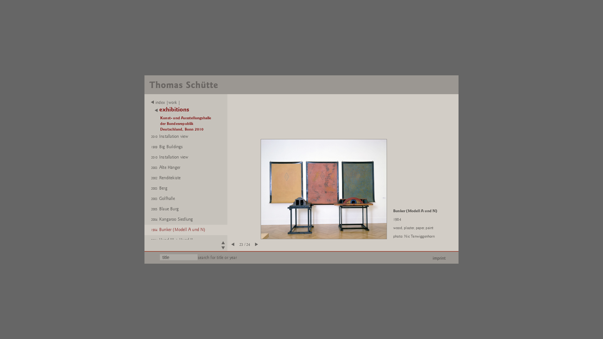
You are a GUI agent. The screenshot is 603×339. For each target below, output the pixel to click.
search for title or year (217, 257)
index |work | (168, 102)
